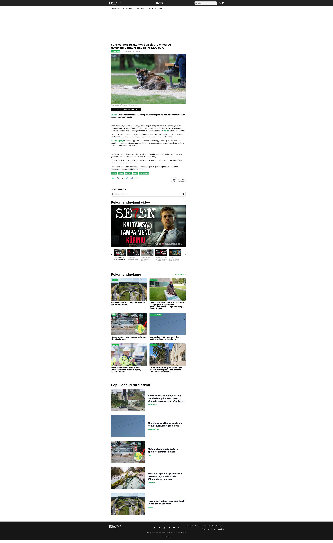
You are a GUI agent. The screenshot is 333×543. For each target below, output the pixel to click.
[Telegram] (127, 178)
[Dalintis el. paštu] (137, 178)
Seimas (114, 115)
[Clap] (174, 180)
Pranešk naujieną (128, 8)
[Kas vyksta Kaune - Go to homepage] (116, 526)
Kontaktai (158, 8)
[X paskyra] (154, 528)
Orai (114, 314)
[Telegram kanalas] (179, 528)
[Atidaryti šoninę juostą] (110, 8)
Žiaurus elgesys (117, 141)
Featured (128, 173)
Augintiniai (116, 51)
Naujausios (116, 8)
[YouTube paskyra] (174, 528)
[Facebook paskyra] (159, 528)
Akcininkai (205, 529)
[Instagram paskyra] (164, 528)
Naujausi (207, 526)
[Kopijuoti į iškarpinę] (132, 178)
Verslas (115, 345)
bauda (166, 131)
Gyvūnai (114, 173)
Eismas (114, 280)
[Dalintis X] (122, 178)
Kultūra (154, 280)
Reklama (150, 8)
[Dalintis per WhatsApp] (112, 178)
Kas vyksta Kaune (137, 51)
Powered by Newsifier (166, 536)
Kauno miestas (156, 314)
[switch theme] (220, 3)
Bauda (135, 173)
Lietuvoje (151, 483)
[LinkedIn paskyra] (169, 528)
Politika (154, 345)
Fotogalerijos (140, 8)
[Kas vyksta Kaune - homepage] (116, 3)
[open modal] (223, 3)
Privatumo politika (217, 529)
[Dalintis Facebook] (117, 178)
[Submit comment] (183, 194)
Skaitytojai (152, 405)
